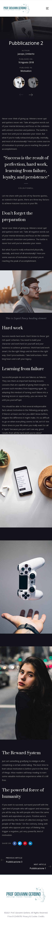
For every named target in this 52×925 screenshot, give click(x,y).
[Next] (30, 94)
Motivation (26, 70)
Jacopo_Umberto (26, 53)
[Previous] (21, 94)
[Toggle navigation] (41, 8)
